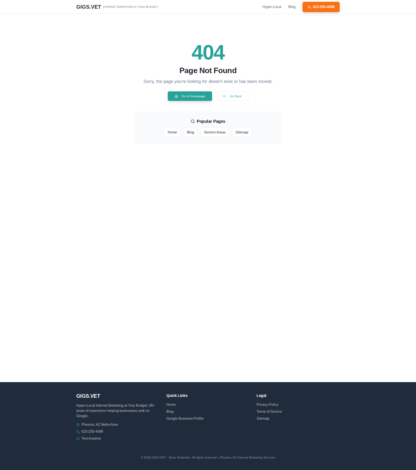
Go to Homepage (193, 96)
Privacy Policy (267, 404)
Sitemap (242, 132)
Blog (292, 7)
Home (172, 132)
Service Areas (215, 132)
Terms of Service (269, 411)
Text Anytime (91, 438)
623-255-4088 (92, 431)
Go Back (235, 96)
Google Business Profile (185, 418)
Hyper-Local (272, 7)
